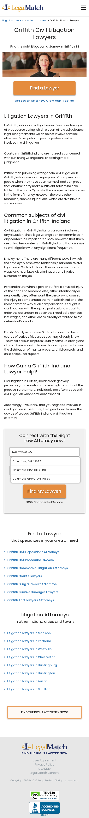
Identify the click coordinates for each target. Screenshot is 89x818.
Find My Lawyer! (44, 491)
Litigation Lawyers (12, 20)
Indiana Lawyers (36, 20)
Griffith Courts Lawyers (24, 576)
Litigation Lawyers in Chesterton (31, 657)
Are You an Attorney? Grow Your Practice (44, 101)
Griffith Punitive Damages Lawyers (32, 592)
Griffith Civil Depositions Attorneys (33, 552)
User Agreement (45, 760)
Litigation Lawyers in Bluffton (28, 689)
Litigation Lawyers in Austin (27, 681)
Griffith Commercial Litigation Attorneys (37, 568)
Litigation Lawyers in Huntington (31, 673)
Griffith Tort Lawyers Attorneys (30, 600)
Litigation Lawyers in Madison (29, 633)
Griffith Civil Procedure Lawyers (30, 560)
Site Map (44, 769)
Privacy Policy (44, 764)
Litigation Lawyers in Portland (29, 641)
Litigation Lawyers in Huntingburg (32, 665)
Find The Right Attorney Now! (44, 712)
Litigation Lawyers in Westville (29, 649)
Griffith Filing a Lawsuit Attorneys (32, 584)
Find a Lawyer (44, 88)
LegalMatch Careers (44, 773)
